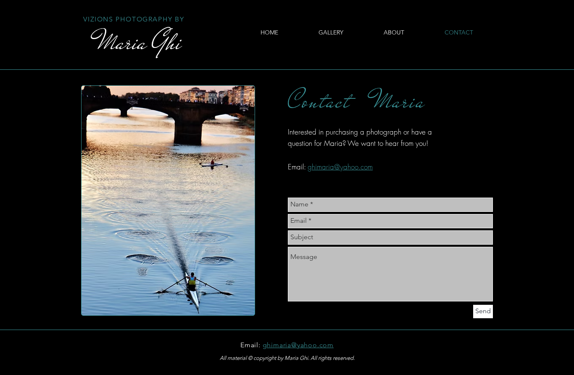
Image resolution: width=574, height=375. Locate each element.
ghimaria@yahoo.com (340, 167)
